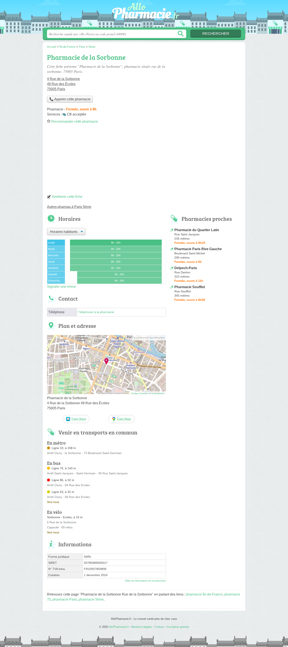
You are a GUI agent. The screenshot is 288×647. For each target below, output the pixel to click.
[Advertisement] (144, 160)
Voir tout (53, 502)
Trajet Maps (124, 418)
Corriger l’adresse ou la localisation (148, 393)
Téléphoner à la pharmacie (96, 312)
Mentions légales (141, 626)
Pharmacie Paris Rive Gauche (198, 249)
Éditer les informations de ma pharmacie (145, 580)
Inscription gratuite (178, 626)
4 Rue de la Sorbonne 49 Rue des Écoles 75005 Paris (63, 84)
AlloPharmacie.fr (144, 15)
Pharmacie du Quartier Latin (196, 230)
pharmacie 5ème (91, 599)
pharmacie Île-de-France (204, 594)
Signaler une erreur (61, 286)
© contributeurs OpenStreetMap (149, 337)
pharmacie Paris (64, 599)
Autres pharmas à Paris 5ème (69, 207)
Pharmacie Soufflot (189, 287)
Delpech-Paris (185, 268)
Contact (159, 626)
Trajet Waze (78, 418)
